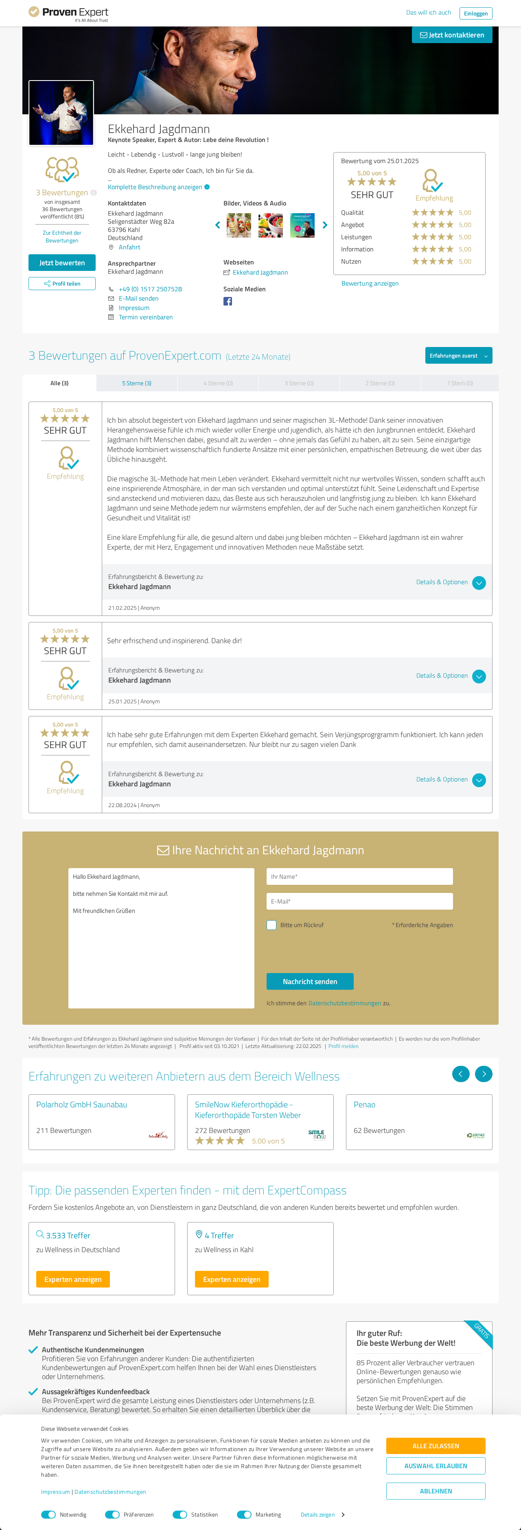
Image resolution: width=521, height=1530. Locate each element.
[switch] (112, 1514)
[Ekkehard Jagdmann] (61, 113)
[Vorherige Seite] (461, 1074)
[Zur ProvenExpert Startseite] (68, 15)
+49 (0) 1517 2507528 (150, 288)
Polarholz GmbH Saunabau (81, 1104)
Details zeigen (318, 1515)
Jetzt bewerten (62, 262)
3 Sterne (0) (299, 383)
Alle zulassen (436, 1446)
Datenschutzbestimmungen (110, 1492)
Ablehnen (436, 1491)
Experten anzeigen (73, 1279)
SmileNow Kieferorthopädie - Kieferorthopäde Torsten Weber (248, 1109)
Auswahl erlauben (436, 1466)
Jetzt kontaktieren (455, 34)
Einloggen (476, 13)
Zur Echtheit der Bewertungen (62, 236)
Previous (217, 225)
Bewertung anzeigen (423, 283)
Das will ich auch (428, 12)
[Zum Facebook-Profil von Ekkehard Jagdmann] (229, 305)
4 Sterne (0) (218, 383)
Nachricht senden (310, 981)
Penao (365, 1104)
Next (325, 225)
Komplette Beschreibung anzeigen (155, 186)
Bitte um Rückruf (302, 925)
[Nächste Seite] (484, 1074)
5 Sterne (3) (136, 383)
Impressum (55, 1492)
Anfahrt (129, 246)
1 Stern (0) (460, 383)
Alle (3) (59, 382)
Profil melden (343, 1046)
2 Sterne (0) (380, 383)
